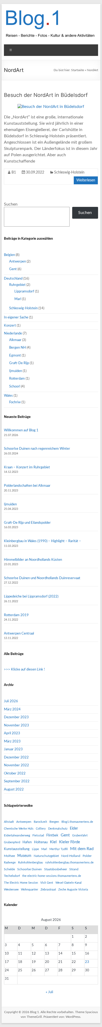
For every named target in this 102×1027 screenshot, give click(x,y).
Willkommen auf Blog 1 (21, 430)
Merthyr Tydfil (58, 849)
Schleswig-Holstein (69, 172)
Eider (74, 828)
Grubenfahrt (80, 835)
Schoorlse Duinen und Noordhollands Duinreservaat (42, 578)
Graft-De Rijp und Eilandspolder (27, 523)
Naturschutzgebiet (46, 855)
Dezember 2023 (16, 717)
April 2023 (12, 733)
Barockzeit (40, 821)
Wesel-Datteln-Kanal (68, 882)
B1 (14, 172)
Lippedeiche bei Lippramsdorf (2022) (31, 596)
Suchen (11, 204)
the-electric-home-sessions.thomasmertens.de (51, 875)
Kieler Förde (69, 842)
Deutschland (13, 278)
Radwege (10, 862)
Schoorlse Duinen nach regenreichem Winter (37, 448)
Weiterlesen (85, 180)
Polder (87, 855)
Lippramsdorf (24, 291)
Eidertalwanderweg (17, 835)
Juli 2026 (11, 701)
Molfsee (9, 855)
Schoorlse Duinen (29, 869)
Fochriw (15, 402)
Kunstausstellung (17, 849)
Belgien (9, 255)
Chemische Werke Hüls (18, 828)
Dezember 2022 (16, 757)
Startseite (77, 70)
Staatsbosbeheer (55, 869)
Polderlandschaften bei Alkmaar (27, 486)
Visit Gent (46, 882)
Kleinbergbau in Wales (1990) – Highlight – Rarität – (42, 541)
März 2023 (12, 741)
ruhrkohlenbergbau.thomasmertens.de (69, 862)
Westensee (11, 889)
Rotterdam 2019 (16, 615)
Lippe (35, 849)
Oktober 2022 (15, 773)
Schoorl (14, 386)
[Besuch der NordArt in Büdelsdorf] (51, 106)
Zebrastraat (48, 889)
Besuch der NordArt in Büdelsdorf (46, 95)
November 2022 (16, 765)
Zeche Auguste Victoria (73, 889)
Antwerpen (17, 261)
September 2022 (17, 781)
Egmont (15, 355)
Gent (13, 269)
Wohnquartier (29, 889)
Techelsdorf (12, 875)
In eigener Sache (16, 317)
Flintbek (52, 835)
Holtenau (41, 842)
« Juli (49, 992)
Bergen (54, 821)
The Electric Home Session (21, 882)
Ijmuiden (15, 371)
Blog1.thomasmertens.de (77, 821)
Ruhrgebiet (17, 285)
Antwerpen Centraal (19, 633)
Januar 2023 (13, 749)
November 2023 (16, 725)
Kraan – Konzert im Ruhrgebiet (27, 467)
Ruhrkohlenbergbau (30, 862)
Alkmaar (15, 340)
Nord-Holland (70, 855)
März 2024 (12, 709)
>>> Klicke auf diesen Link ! (24, 669)
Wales (8, 395)
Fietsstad (38, 835)
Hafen (27, 842)
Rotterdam (17, 378)
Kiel (53, 842)
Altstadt (9, 821)
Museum (24, 856)
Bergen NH (17, 347)
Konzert (10, 325)
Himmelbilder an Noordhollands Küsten (33, 560)
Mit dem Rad (82, 849)
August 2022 (14, 789)
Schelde (9, 869)
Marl (17, 299)
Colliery (41, 828)
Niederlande (13, 333)
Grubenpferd (12, 842)
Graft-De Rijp (19, 363)
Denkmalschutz (57, 828)
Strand (73, 869)
